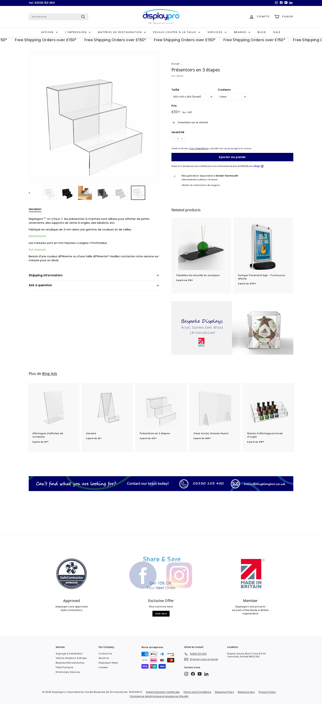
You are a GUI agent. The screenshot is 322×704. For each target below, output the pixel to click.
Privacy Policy (267, 692)
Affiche (48, 32)
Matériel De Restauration (120, 32)
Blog (262, 32)
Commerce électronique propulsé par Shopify (159, 696)
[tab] (35, 210)
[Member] (250, 574)
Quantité (177, 132)
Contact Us (105, 653)
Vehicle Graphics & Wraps (71, 658)
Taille (175, 90)
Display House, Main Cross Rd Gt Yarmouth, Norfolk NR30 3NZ (246, 655)
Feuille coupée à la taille (175, 32)
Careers (103, 667)
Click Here (161, 613)
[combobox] (58, 16)
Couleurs (224, 90)
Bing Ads (49, 373)
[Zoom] (94, 117)
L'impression (76, 32)
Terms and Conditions (197, 692)
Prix (174, 106)
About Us (104, 658)
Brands (240, 32)
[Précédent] (31, 192)
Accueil (175, 63)
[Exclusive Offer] (161, 574)
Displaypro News (108, 662)
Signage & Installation (69, 653)
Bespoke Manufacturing (70, 662)
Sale (277, 32)
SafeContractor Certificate (162, 692)
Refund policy (246, 692)
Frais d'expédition (199, 148)
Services (216, 32)
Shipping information (45, 275)
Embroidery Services (68, 672)
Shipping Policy (224, 692)
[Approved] (71, 574)
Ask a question (40, 285)
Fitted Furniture (64, 667)
